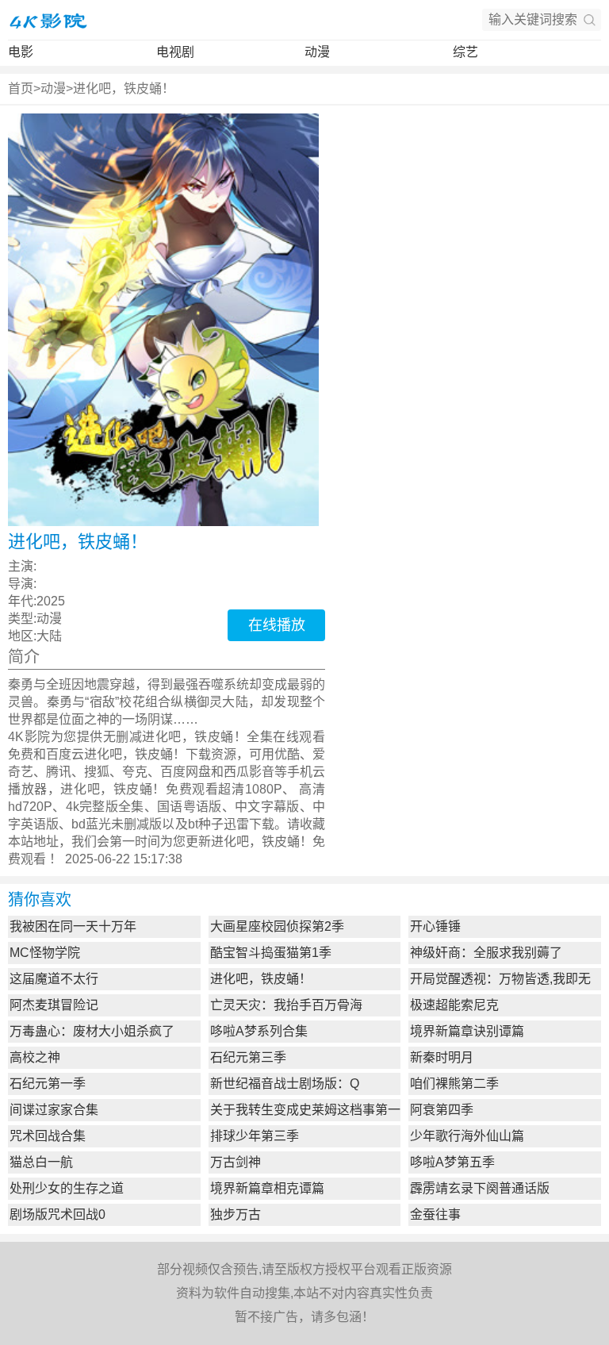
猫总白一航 (41, 1162)
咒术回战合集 (48, 1136)
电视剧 (175, 52)
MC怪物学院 (45, 952)
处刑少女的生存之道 (67, 1188)
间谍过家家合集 (54, 1109)
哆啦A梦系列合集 (259, 1031)
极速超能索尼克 (454, 1005)
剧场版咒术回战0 (57, 1214)
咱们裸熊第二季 (454, 1083)
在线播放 (276, 625)
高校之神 (35, 1057)
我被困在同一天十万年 (73, 926)
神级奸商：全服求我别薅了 (486, 952)
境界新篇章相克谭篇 (267, 1188)
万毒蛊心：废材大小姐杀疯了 (92, 1031)
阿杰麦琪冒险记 (54, 1005)
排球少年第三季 (254, 1136)
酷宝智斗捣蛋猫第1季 (270, 952)
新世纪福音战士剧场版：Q (284, 1083)
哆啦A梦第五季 (452, 1162)
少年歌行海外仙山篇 (467, 1136)
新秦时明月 (441, 1057)
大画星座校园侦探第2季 (277, 926)
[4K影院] (47, 20)
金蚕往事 (435, 1214)
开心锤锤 (435, 926)
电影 (20, 52)
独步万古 (235, 1214)
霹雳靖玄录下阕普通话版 (480, 1188)
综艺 (465, 52)
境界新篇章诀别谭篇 (467, 1031)
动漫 (317, 52)
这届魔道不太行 (54, 979)
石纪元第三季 (248, 1057)
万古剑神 (235, 1162)
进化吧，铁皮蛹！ (123, 88)
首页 (20, 88)
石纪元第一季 (48, 1083)
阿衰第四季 (441, 1109)
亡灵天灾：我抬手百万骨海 (286, 1005)
